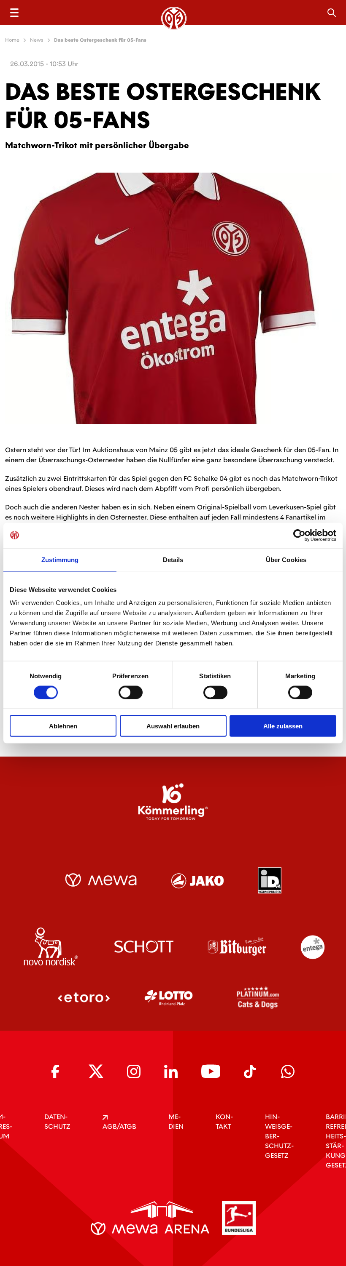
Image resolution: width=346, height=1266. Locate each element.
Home (12, 40)
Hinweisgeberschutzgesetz (279, 1136)
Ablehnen (63, 726)
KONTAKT (224, 1121)
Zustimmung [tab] (60, 559)
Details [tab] (173, 559)
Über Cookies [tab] (286, 559)
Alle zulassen (283, 726)
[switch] (131, 692)
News (36, 40)
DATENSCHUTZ (57, 1121)
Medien (176, 1121)
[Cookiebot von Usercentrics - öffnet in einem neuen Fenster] (299, 535)
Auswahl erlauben (173, 726)
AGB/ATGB (119, 1126)
